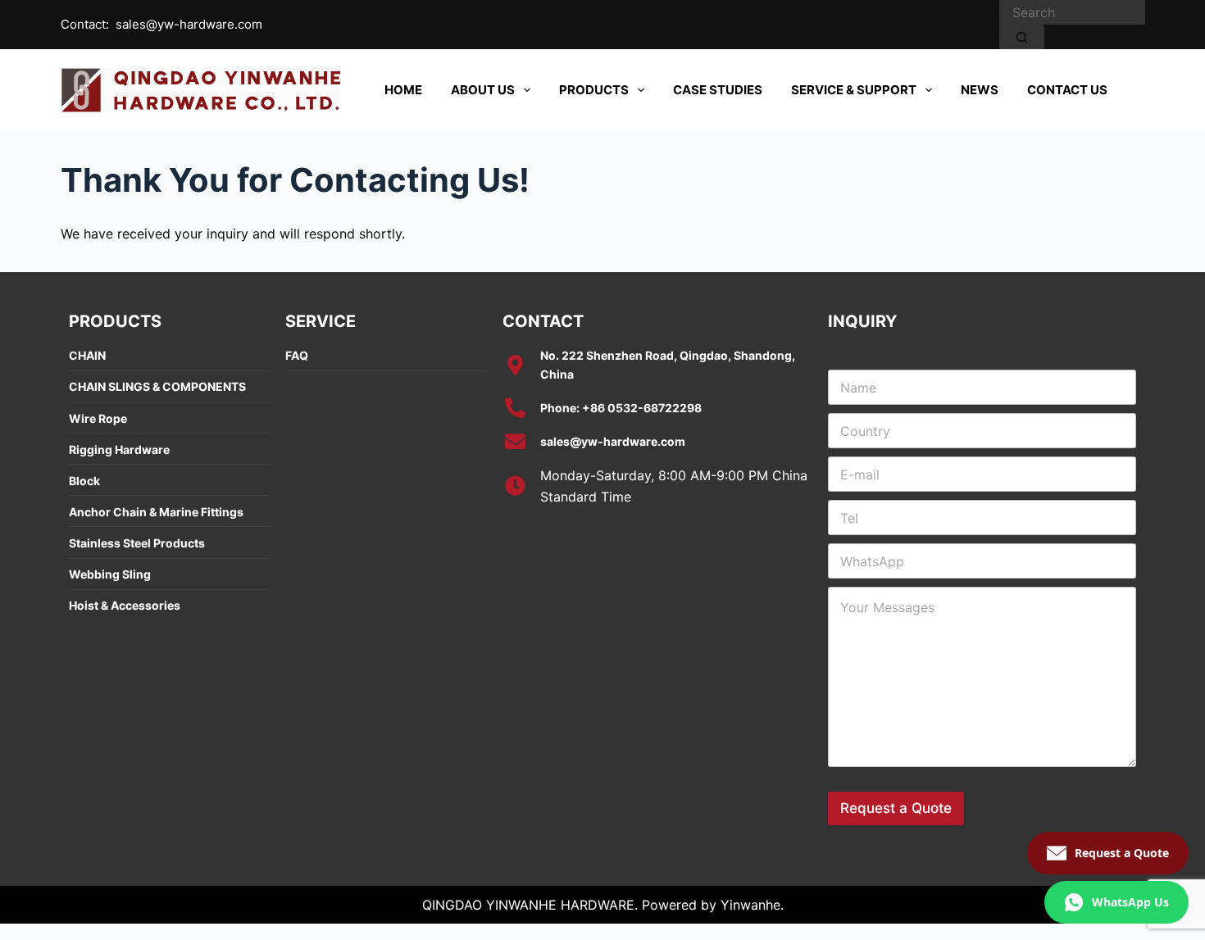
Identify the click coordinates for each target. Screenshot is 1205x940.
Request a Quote (896, 808)
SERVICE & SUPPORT (853, 90)
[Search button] (1021, 37)
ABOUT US (483, 90)
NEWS (979, 90)
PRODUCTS (594, 90)
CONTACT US (1067, 90)
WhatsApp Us (1130, 902)
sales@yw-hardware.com (189, 24)
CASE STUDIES (717, 90)
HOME (403, 90)
